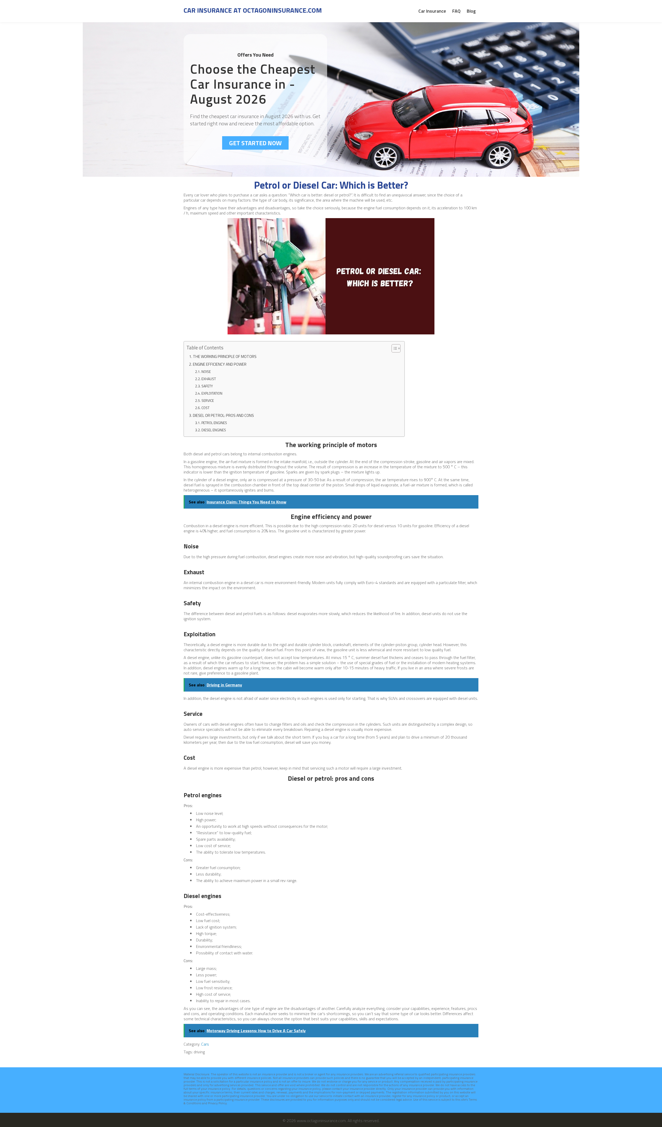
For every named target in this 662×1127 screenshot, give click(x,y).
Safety (207, 386)
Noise (206, 371)
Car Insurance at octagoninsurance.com (253, 10)
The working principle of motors (225, 356)
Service (207, 400)
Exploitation (211, 393)
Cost (205, 407)
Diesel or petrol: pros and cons (223, 415)
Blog (471, 11)
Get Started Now (255, 143)
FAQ (456, 11)
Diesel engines (213, 430)
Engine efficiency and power (219, 364)
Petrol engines (214, 422)
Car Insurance (432, 11)
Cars (205, 1044)
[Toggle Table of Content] (393, 348)
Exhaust (208, 378)
